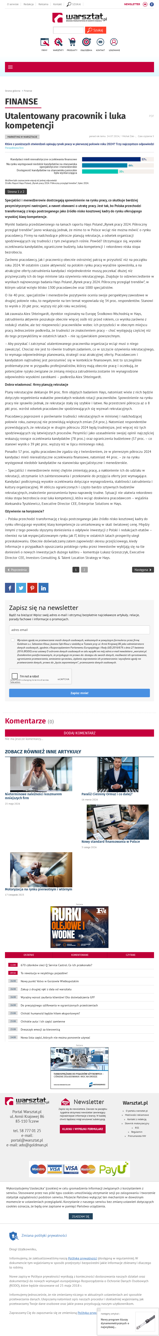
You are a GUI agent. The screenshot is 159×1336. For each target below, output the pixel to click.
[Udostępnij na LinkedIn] (43, 587)
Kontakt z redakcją (136, 1119)
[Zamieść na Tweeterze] (21, 587)
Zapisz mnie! (79, 693)
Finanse (28, 90)
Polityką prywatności (92, 1313)
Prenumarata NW (137, 1135)
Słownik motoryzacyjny (137, 1123)
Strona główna (12, 90)
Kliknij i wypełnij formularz (82, 1129)
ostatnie (29, 955)
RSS (137, 1127)
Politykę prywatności (82, 1258)
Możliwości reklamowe (137, 1114)
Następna (142, 570)
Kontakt (57, 4)
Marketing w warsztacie (22, 136)
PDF (151, 116)
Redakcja (29, 4)
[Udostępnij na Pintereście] (32, 587)
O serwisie (13, 4)
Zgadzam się (82, 1216)
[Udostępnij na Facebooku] (10, 587)
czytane (130, 955)
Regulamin (136, 1131)
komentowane (79, 955)
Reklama (43, 4)
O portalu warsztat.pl (137, 1110)
